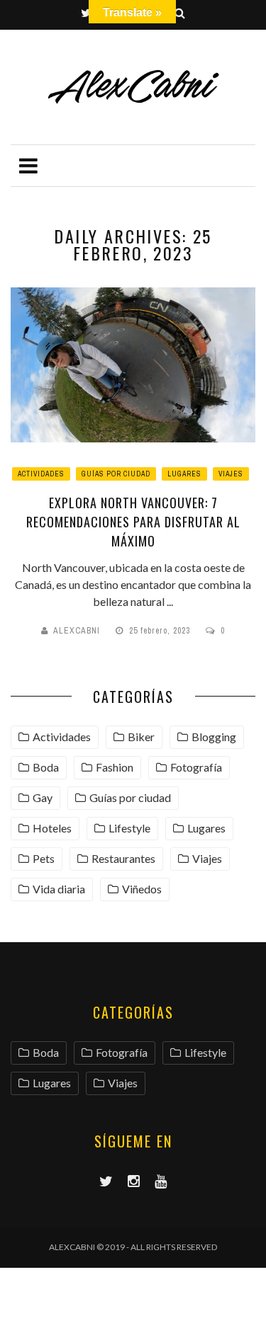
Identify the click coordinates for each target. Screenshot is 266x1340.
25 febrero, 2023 (161, 630)
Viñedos (142, 888)
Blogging (214, 736)
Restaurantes (123, 858)
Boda (46, 767)
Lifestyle (129, 828)
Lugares (184, 474)
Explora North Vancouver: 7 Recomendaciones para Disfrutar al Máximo (133, 521)
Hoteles (52, 828)
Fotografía (196, 767)
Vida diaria (59, 888)
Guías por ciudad (116, 474)
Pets (44, 858)
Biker (141, 736)
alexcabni (76, 630)
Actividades (41, 474)
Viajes (230, 474)
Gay (42, 797)
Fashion (114, 767)
